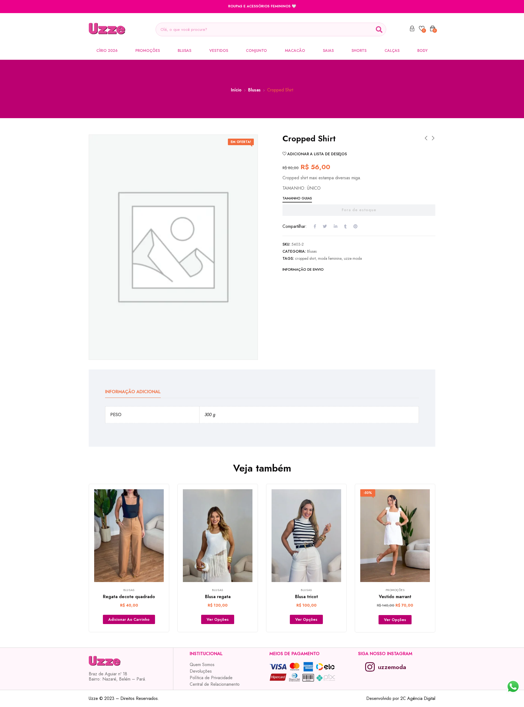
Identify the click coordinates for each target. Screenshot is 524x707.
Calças (392, 50)
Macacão (295, 50)
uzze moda (353, 258)
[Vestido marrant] (395, 535)
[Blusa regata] (217, 535)
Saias (328, 50)
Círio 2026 (107, 50)
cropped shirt (305, 258)
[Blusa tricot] (306, 535)
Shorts (359, 50)
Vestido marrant (395, 596)
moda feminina (330, 258)
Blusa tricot (306, 596)
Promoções (147, 50)
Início (236, 90)
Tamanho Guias (297, 198)
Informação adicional (133, 392)
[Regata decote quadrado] (129, 535)
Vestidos (218, 50)
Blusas (184, 50)
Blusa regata (218, 596)
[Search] (379, 29)
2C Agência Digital (417, 698)
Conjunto (256, 50)
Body (422, 50)
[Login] (412, 29)
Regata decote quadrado (129, 596)
